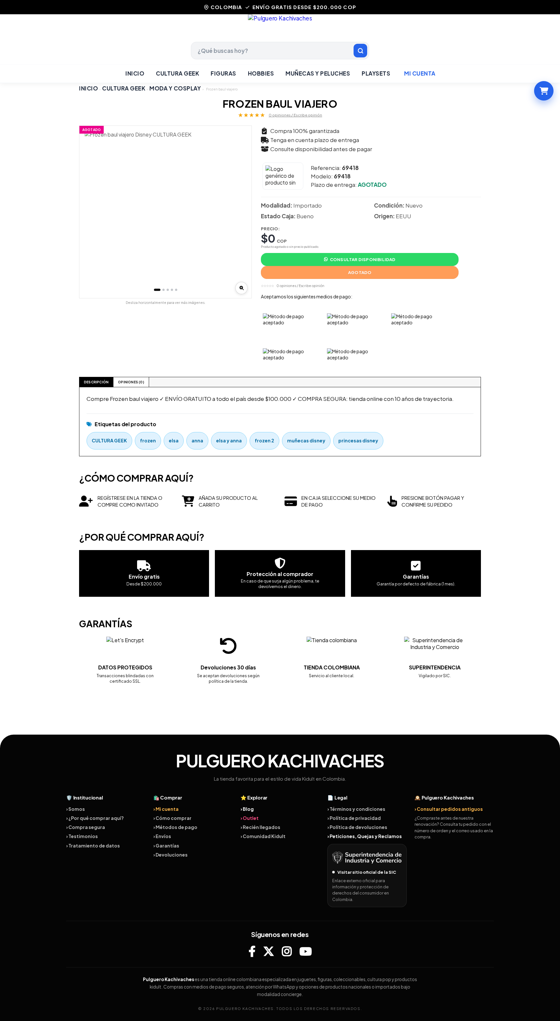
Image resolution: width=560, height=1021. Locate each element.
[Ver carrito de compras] (544, 91)
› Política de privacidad (354, 818)
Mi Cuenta (420, 73)
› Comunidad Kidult (263, 836)
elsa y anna (229, 440)
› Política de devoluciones (357, 827)
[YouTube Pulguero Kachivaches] (305, 951)
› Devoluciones (170, 855)
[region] (165, 212)
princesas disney (358, 440)
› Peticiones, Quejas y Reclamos (364, 836)
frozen (148, 440)
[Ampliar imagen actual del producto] (241, 288)
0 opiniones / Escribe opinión (295, 115)
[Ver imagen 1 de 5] (157, 290)
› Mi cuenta (166, 809)
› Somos (75, 809)
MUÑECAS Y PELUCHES (318, 73)
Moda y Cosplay (175, 88)
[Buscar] (360, 50)
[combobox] (280, 50)
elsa (174, 440)
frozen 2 (264, 440)
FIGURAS (223, 73)
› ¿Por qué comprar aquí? (95, 818)
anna (197, 440)
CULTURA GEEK (177, 73)
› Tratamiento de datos (93, 845)
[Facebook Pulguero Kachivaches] (252, 951)
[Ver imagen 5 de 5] (176, 290)
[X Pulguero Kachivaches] (268, 951)
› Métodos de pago (175, 827)
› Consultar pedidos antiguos (448, 809)
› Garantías (166, 845)
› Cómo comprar (172, 818)
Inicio (134, 73)
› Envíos (162, 836)
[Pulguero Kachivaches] (280, 28)
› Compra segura (85, 827)
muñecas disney (306, 440)
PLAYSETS (376, 73)
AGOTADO (359, 272)
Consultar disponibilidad (363, 259)
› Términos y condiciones (356, 809)
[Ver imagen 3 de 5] (168, 290)
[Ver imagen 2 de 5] (163, 290)
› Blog (247, 809)
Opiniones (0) (131, 382)
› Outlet (249, 818)
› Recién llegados (260, 827)
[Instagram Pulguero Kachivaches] (287, 951)
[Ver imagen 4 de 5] (172, 290)
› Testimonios (82, 836)
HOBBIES (261, 73)
